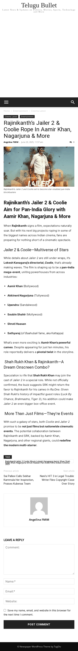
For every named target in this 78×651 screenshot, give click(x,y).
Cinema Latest (38, 110)
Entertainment (20, 110)
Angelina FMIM (11, 142)
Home (7, 110)
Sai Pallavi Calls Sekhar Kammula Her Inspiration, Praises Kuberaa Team (19, 479)
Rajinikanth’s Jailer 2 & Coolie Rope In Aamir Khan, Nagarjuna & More (37, 129)
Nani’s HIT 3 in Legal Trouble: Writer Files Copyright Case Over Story (57, 479)
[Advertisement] (39, 57)
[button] (6, 102)
